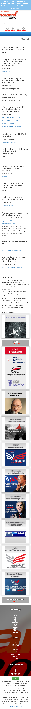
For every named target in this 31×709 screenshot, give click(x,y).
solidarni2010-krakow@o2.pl (10, 120)
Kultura (3, 4)
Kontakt (15, 659)
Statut (15, 647)
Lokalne (3, 6)
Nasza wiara (15, 8)
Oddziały (15, 652)
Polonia (25, 4)
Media (13, 1)
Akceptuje (15, 678)
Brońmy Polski (13, 6)
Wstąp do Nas (15, 654)
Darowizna (15, 656)
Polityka (6, 1)
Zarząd (15, 649)
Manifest (15, 645)
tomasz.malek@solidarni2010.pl (11, 250)
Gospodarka (21, 1)
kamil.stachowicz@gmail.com (11, 117)
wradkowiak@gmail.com (9, 142)
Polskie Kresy (24, 6)
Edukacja (11, 4)
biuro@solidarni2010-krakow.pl (11, 126)
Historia (18, 4)
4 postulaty (15, 643)
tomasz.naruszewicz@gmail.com (12, 267)
